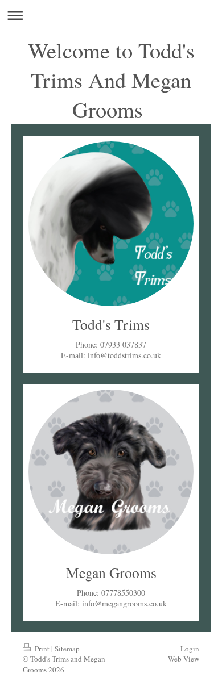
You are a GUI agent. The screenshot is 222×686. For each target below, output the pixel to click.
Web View (183, 659)
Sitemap (67, 648)
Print (42, 648)
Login (189, 648)
